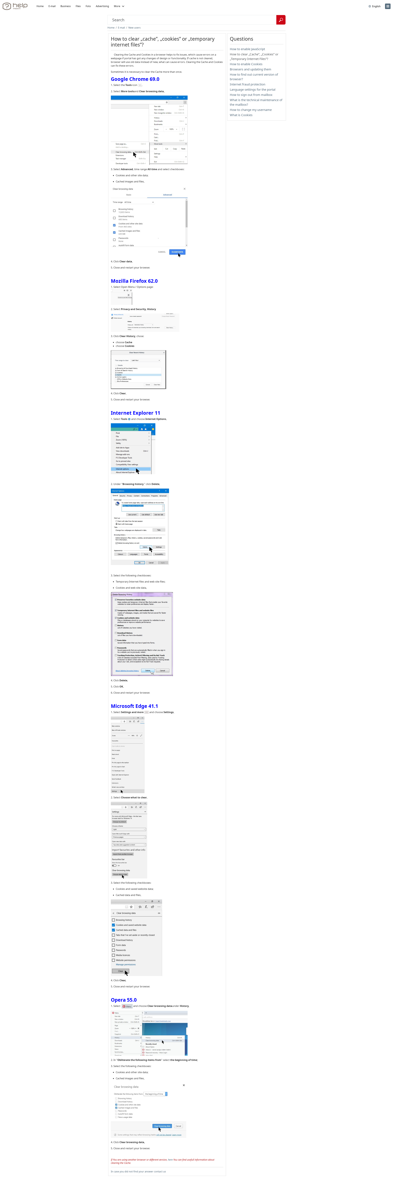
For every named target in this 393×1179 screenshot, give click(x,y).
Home (40, 6)
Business (65, 6)
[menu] (388, 6)
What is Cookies (241, 115)
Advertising (102, 6)
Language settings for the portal (252, 89)
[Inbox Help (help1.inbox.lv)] (16, 6)
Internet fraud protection (247, 84)
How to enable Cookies (246, 64)
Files (78, 6)
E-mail (52, 6)
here (170, 1159)
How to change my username (251, 110)
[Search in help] (281, 20)
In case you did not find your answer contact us (138, 1171)
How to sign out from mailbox (251, 95)
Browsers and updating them (250, 69)
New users (134, 27)
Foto (88, 6)
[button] (119, 6)
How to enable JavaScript (247, 49)
